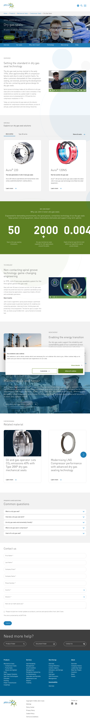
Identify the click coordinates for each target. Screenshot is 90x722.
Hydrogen (52, 674)
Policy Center (30, 707)
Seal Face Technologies (11, 676)
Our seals (19, 45)
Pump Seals (9, 668)
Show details (75, 365)
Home (5, 13)
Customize (43, 371)
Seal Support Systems (10, 674)
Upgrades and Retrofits (33, 676)
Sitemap (28, 704)
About (73, 660)
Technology (50, 45)
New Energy (52, 660)
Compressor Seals (35, 13)
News (73, 674)
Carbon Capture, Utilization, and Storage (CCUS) (56, 670)
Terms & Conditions (32, 717)
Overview (6, 45)
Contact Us (69, 644)
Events (73, 676)
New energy (64, 45)
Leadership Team (76, 668)
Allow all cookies (70, 371)
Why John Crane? (34, 45)
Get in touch (9, 37)
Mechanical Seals (22, 13)
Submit (8, 623)
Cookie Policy (30, 713)
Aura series (9, 134)
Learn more (9, 188)
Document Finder (41, 644)
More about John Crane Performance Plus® (19, 404)
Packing (6, 680)
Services (29, 660)
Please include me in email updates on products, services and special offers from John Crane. (35, 611)
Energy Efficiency (54, 666)
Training (28, 683)
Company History (76, 666)
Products (12, 13)
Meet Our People (76, 670)
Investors (74, 672)
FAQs (76, 45)
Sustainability (53, 682)
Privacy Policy (30, 710)
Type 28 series (23, 134)
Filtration (6, 678)
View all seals (77, 134)
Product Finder (10, 644)
